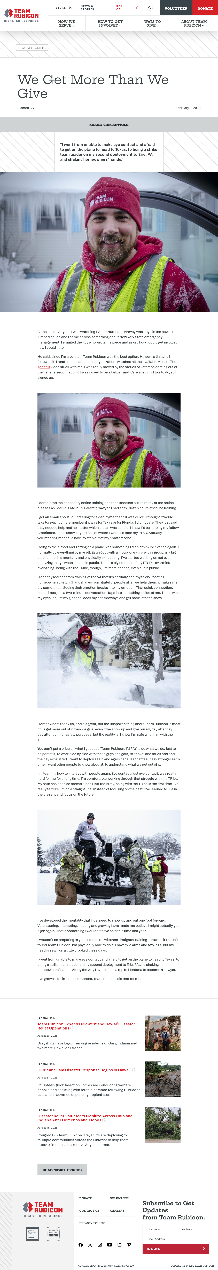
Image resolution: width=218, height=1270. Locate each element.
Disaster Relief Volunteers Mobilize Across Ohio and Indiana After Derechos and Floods (85, 1118)
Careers (117, 1210)
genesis (43, 366)
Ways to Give (152, 23)
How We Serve (66, 23)
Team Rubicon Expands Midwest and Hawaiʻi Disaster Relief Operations (86, 1026)
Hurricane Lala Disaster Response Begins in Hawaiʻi (84, 1070)
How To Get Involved (110, 23)
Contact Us (89, 1210)
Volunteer (176, 8)
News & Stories (87, 7)
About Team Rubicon (194, 23)
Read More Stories (62, 1169)
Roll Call (120, 7)
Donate (205, 8)
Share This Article (109, 124)
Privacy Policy (92, 1223)
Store (61, 7)
